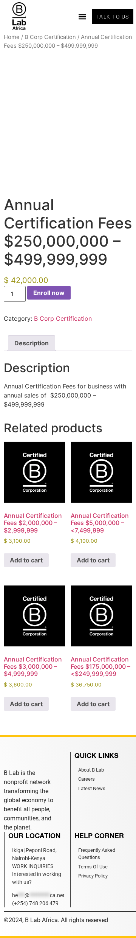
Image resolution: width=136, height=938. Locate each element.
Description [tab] (31, 343)
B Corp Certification (50, 37)
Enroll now (49, 293)
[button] (82, 16)
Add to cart (26, 560)
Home (12, 37)
